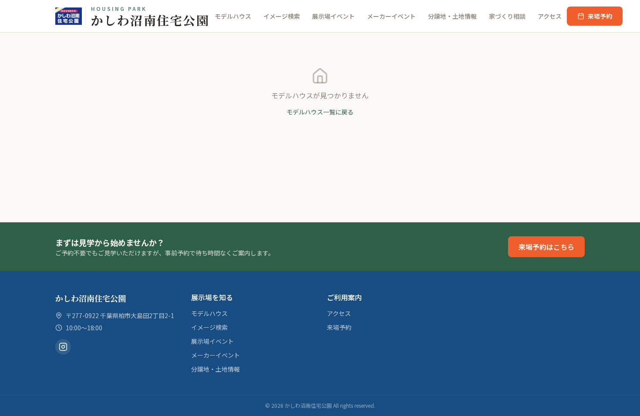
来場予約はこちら (546, 247)
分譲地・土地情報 (452, 16)
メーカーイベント (391, 16)
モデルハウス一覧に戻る (320, 111)
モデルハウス (233, 16)
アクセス (550, 16)
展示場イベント (333, 16)
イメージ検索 (281, 16)
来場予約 (600, 16)
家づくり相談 (507, 16)
